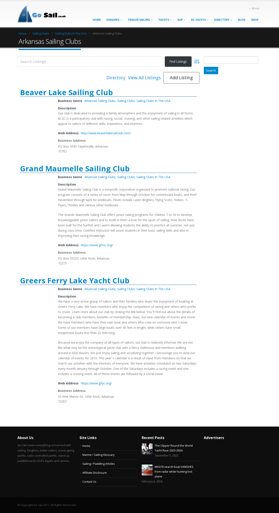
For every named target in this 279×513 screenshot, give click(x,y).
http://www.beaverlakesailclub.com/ (106, 133)
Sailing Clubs (126, 101)
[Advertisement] (236, 146)
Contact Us (89, 482)
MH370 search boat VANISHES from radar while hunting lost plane (174, 471)
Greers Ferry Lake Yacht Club (74, 280)
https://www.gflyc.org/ (96, 383)
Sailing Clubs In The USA (153, 101)
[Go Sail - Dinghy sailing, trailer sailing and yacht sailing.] (44, 14)
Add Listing (181, 78)
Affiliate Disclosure (94, 473)
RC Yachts (198, 20)
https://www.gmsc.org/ (97, 245)
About (255, 8)
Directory (222, 20)
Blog (241, 20)
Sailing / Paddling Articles (98, 464)
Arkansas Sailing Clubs (100, 101)
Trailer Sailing (139, 20)
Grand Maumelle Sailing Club (75, 169)
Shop (255, 20)
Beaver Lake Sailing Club (66, 92)
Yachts (163, 20)
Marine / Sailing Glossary (98, 455)
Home (97, 20)
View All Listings (144, 77)
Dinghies (112, 20)
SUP (180, 20)
